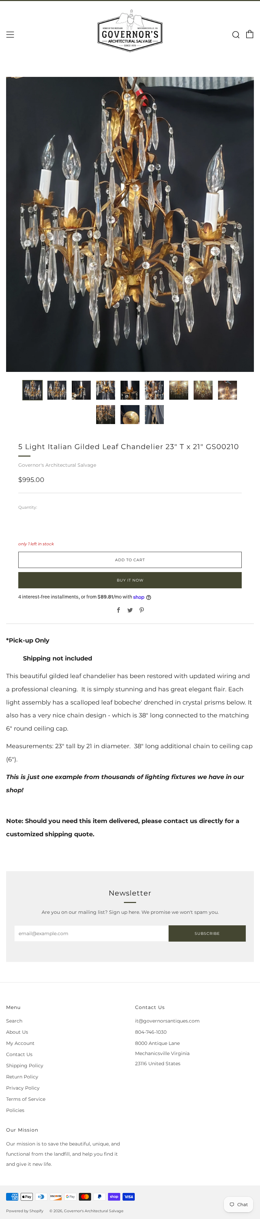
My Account (20, 1043)
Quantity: (27, 507)
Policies (15, 1110)
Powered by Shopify (24, 1211)
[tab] (32, 390)
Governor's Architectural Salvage (57, 465)
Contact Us (19, 1054)
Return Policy (22, 1077)
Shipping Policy (24, 1066)
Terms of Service (25, 1099)
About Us (17, 1032)
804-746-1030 (151, 1032)
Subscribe (207, 933)
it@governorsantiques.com (167, 1021)
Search (14, 1021)
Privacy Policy (23, 1088)
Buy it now (130, 580)
